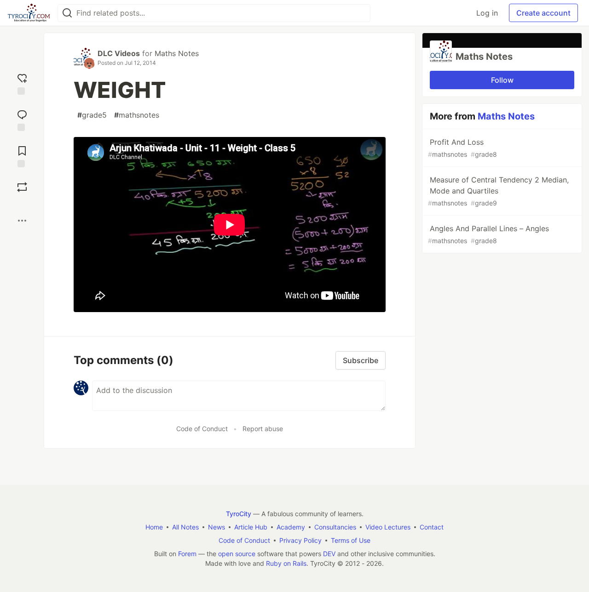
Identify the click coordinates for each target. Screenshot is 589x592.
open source (236, 554)
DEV (329, 554)
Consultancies (335, 527)
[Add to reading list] (22, 155)
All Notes (185, 527)
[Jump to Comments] (22, 119)
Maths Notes (177, 53)
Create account (543, 12)
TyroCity (238, 514)
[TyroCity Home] (28, 13)
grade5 (92, 115)
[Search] (67, 13)
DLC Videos (119, 53)
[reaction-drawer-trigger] (22, 82)
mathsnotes (136, 115)
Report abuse (263, 429)
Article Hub (250, 527)
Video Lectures (387, 527)
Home (154, 527)
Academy (291, 527)
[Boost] (22, 187)
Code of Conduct (202, 429)
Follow (502, 80)
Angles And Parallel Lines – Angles (488, 234)
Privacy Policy (300, 540)
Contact (432, 527)
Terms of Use (350, 540)
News (216, 527)
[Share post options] (22, 220)
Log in (487, 12)
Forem (187, 554)
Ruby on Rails (286, 563)
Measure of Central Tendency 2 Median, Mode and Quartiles (498, 191)
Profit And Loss (462, 147)
